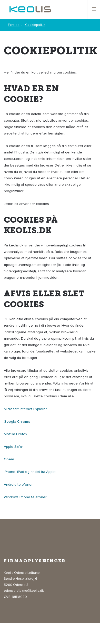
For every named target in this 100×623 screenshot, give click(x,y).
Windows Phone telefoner (25, 497)
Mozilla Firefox (15, 434)
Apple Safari (14, 446)
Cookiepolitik (35, 25)
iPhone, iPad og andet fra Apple (30, 472)
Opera (9, 459)
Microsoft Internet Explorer (25, 409)
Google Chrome (17, 421)
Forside (13, 25)
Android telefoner (18, 484)
